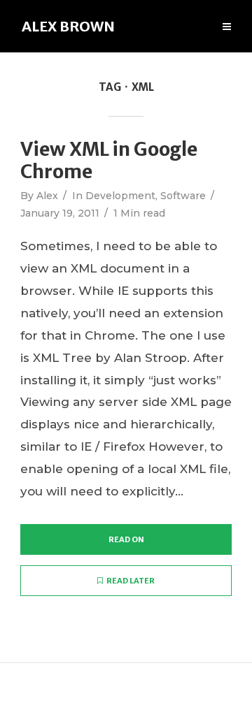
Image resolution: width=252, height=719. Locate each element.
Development (120, 195)
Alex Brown (68, 26)
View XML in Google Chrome (108, 160)
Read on (126, 539)
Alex (47, 195)
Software (183, 195)
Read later (130, 581)
